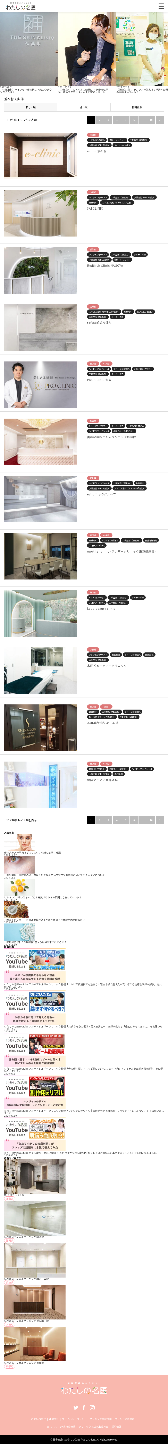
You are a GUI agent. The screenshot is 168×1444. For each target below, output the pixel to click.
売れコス (52, 1426)
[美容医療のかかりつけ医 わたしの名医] (84, 1392)
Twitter (75, 1407)
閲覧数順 (137, 107)
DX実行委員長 (67, 1426)
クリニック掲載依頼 (101, 1419)
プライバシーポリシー (74, 1419)
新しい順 (31, 107)
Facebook (84, 1407)
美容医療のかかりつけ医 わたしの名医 (74, 1439)
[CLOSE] (161, 6)
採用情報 (116, 1426)
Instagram (92, 1407)
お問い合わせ (38, 1419)
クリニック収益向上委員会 (93, 1426)
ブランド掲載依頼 (124, 1419)
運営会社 (54, 1419)
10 (151, 119)
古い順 (83, 107)
